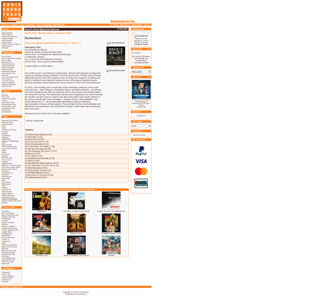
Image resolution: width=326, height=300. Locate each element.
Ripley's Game (76, 233)
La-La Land (6, 160)
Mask (4, 243)
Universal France (8, 197)
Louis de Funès (8, 81)
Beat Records (7, 122)
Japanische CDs (8, 108)
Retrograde (6, 184)
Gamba (111, 255)
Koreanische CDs (9, 106)
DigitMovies (6, 139)
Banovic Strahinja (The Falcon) (76, 255)
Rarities (5, 95)
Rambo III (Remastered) (42, 233)
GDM (4, 150)
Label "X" (6, 239)
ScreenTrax (6, 189)
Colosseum (6, 135)
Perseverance (7, 173)
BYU (4, 126)
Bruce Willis (6, 60)
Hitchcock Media (8, 226)
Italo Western (7, 40)
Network (5, 249)
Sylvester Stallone (9, 84)
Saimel (4, 188)
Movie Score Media (9, 245)
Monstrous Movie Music (11, 167)
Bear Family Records (10, 215)
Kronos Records (8, 237)
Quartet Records (8, 252)
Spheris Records (8, 260)
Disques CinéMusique (10, 141)
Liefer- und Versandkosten (8, 275)
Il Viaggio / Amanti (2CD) (111, 233)
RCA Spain (6, 182)
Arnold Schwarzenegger (11, 58)
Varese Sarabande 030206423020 (51, 25)
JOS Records (7, 158)
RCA (4, 180)
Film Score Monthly (9, 147)
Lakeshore (6, 241)
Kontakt (5, 282)
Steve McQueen (8, 83)
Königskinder (7, 234)
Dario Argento (7, 35)
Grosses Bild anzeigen (116, 66)
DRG (4, 143)
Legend (5, 161)
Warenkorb (124, 25)
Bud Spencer (7, 62)
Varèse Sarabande (27, 25)
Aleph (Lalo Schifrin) (10, 120)
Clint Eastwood (8, 66)
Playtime (5, 175)
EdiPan (5, 224)
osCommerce (83, 292)
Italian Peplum (7, 38)
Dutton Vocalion (8, 222)
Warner (5, 203)
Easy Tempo (7, 145)
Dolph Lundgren (8, 68)
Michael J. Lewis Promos (11, 165)
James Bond (7, 42)
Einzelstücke (7, 112)
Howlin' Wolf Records (10, 230)
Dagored (5, 137)
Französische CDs (9, 104)
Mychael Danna (139, 135)
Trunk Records (7, 262)
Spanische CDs (8, 102)
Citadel (4, 133)
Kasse (147, 25)
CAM (4, 128)
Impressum (6, 280)
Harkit (4, 152)
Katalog (14, 25)
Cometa (5, 221)
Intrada (5, 156)
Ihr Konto (114, 25)
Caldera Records (8, 217)
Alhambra (6, 211)
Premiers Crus (42, 255)
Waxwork (5, 264)
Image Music (7, 232)
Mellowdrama (7, 163)
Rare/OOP (6, 110)
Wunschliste (137, 25)
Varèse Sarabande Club (11, 201)
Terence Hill (6, 86)
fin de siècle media (9, 148)
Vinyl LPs (5, 97)
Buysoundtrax (7, 124)
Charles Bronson (8, 64)
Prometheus (7, 176)
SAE (4, 186)
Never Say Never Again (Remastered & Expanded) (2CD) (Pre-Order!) (141, 102)
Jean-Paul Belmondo (10, 77)
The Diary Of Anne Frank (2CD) (76, 211)
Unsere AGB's (7, 278)
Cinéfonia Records (9, 130)
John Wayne (7, 79)
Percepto (5, 171)
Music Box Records (9, 247)
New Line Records (9, 250)
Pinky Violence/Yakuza (11, 44)
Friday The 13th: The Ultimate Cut (111, 211)
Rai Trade (6, 178)
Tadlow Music (7, 193)
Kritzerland (6, 236)
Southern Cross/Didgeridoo (8, 257)
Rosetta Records (8, 254)
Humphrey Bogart (9, 71)
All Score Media (8, 213)
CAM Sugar (6, 219)
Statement (6, 272)
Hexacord (6, 154)
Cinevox (5, 132)
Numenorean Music (9, 169)
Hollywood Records (9, 228)
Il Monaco (42, 211)
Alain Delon (6, 56)
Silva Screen (7, 191)
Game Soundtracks (9, 37)
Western (5, 48)
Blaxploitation (7, 33)
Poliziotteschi (7, 46)
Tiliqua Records (8, 195)
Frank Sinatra (7, 69)
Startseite (5, 25)
